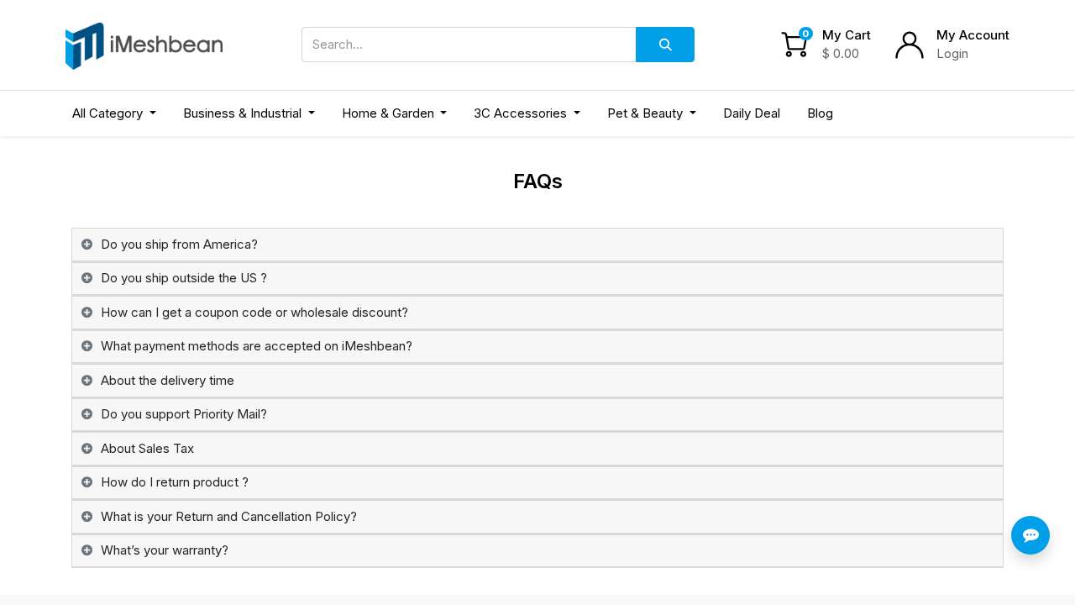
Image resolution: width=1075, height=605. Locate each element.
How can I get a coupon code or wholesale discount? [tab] (254, 312)
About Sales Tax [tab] (147, 448)
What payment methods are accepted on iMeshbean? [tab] (256, 346)
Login (952, 53)
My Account (972, 35)
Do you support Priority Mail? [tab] (184, 414)
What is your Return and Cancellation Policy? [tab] (229, 516)
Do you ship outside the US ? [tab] (184, 278)
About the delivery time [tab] (167, 380)
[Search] (665, 44)
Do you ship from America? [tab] (179, 244)
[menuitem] (752, 114)
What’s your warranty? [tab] (164, 550)
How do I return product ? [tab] (175, 482)
